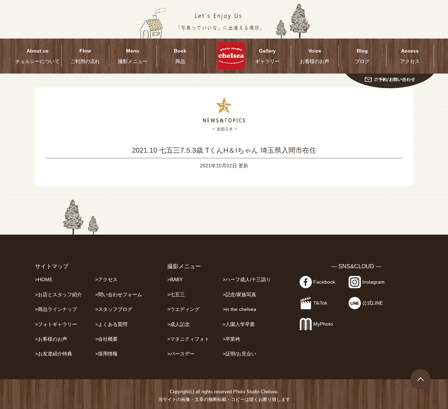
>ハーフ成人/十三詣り (247, 279)
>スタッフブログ (113, 309)
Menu (132, 56)
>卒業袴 (231, 339)
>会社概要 (106, 339)
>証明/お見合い (239, 353)
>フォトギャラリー (56, 324)
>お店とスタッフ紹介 (58, 294)
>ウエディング (183, 309)
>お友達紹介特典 (53, 353)
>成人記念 (178, 324)
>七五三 (176, 294)
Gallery (267, 56)
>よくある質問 (111, 324)
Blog (362, 56)
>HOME (43, 279)
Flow (85, 56)
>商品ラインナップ (56, 309)
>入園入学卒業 (239, 324)
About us (37, 56)
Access (410, 56)
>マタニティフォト (188, 339)
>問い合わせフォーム (118, 294)
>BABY (175, 279)
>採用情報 (106, 353)
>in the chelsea (239, 309)
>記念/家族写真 (239, 294)
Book (180, 56)
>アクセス (106, 279)
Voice (314, 56)
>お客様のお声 (51, 339)
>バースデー (181, 353)
